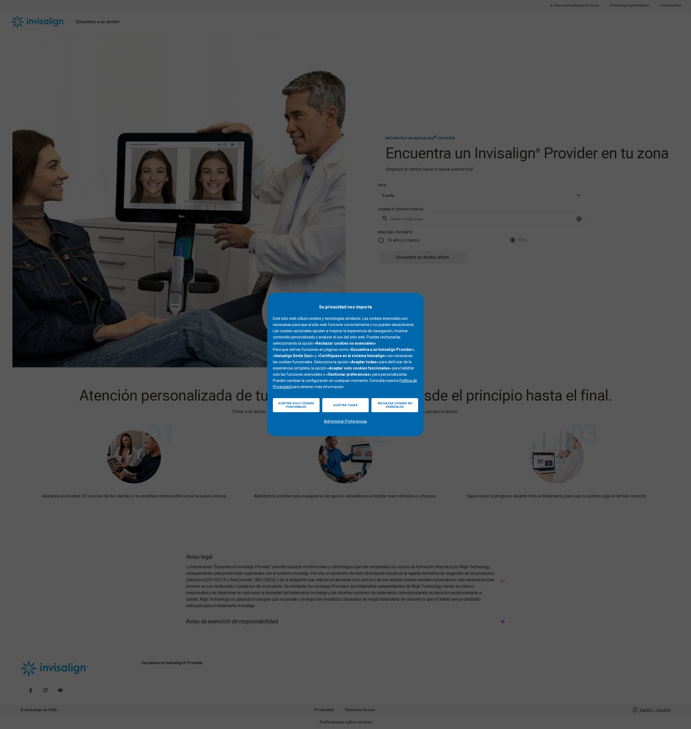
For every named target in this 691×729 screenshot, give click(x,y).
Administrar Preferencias (345, 421)
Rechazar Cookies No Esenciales (395, 405)
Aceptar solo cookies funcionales (296, 405)
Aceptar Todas (345, 405)
